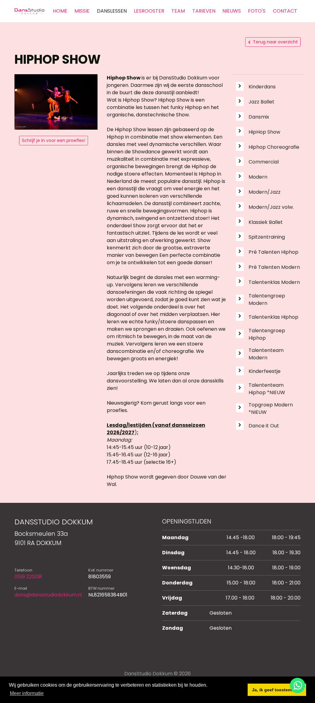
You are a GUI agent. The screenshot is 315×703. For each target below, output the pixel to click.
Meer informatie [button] (27, 693)
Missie (82, 10)
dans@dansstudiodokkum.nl (48, 594)
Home (60, 10)
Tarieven (203, 10)
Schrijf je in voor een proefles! (53, 140)
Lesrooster (149, 10)
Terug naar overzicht (275, 42)
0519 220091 (28, 576)
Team (178, 10)
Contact (285, 10)
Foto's (256, 10)
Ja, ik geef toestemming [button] (277, 689)
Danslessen (112, 10)
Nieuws (231, 10)
